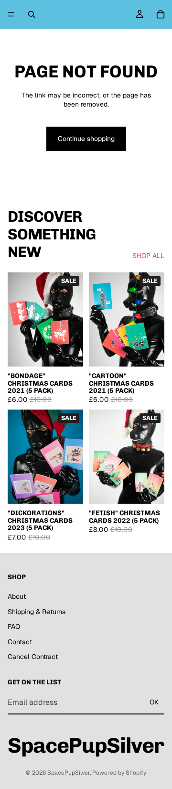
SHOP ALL (148, 255)
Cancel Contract (33, 656)
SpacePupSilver (68, 773)
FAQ (14, 626)
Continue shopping (86, 138)
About (17, 596)
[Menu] (11, 14)
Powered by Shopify (119, 773)
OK (154, 702)
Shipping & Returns (36, 611)
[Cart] (160, 14)
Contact (20, 642)
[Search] (31, 14)
